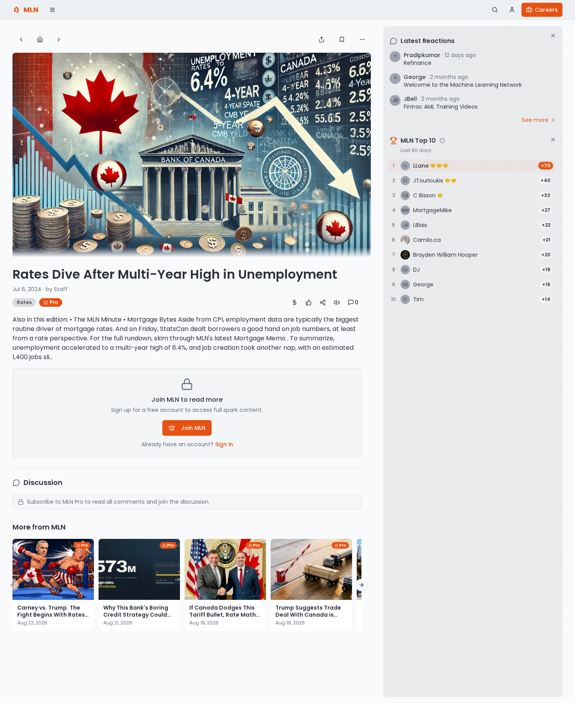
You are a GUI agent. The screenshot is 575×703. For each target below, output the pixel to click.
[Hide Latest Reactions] (553, 35)
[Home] (40, 39)
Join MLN (193, 428)
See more (535, 120)
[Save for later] (341, 39)
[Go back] (21, 39)
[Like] (308, 302)
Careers (546, 10)
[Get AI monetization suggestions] (294, 302)
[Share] (321, 39)
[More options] (362, 39)
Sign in (224, 444)
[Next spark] (58, 39)
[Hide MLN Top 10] (553, 139)
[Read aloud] (337, 302)
